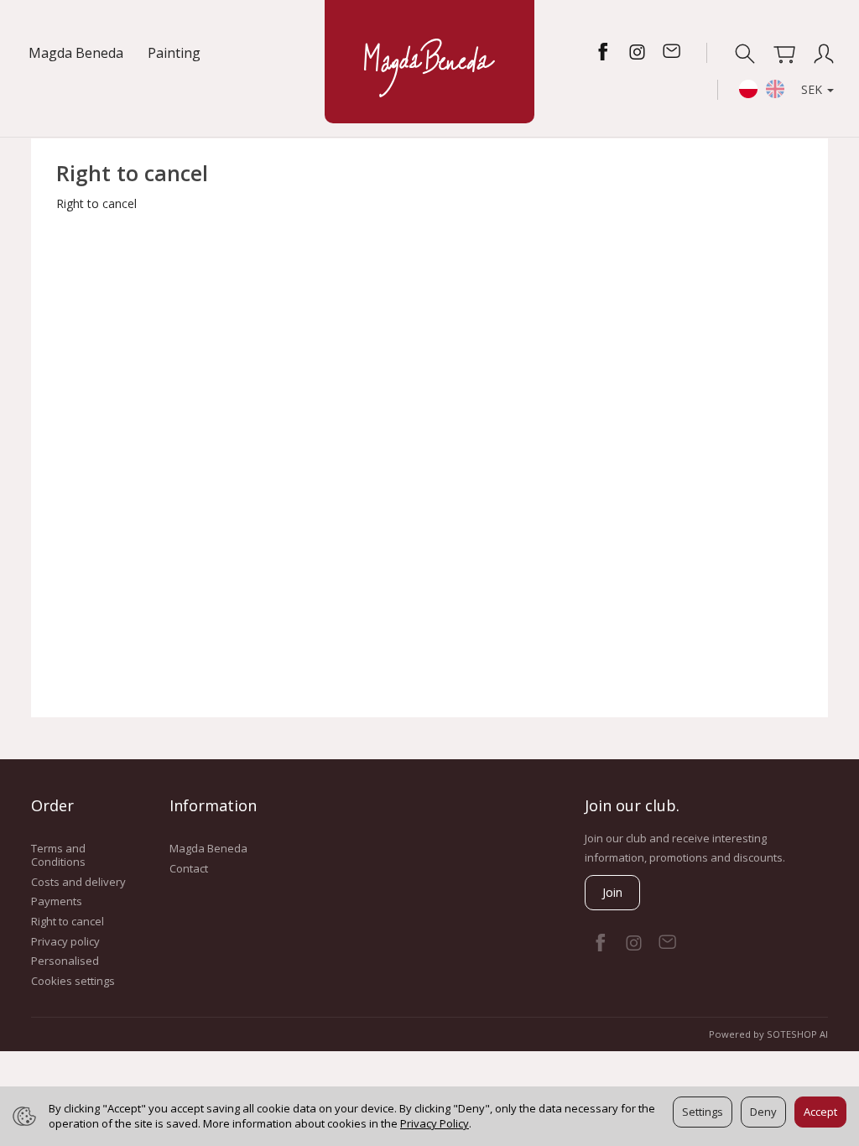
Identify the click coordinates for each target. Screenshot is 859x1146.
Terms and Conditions (58, 855)
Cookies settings (73, 980)
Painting (174, 53)
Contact (188, 868)
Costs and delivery (78, 881)
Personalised (65, 960)
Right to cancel (67, 921)
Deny (763, 1111)
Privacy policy (65, 941)
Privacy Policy (434, 1123)
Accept (820, 1111)
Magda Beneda (76, 53)
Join (612, 892)
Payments (56, 901)
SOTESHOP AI (797, 1034)
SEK (813, 89)
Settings (702, 1111)
